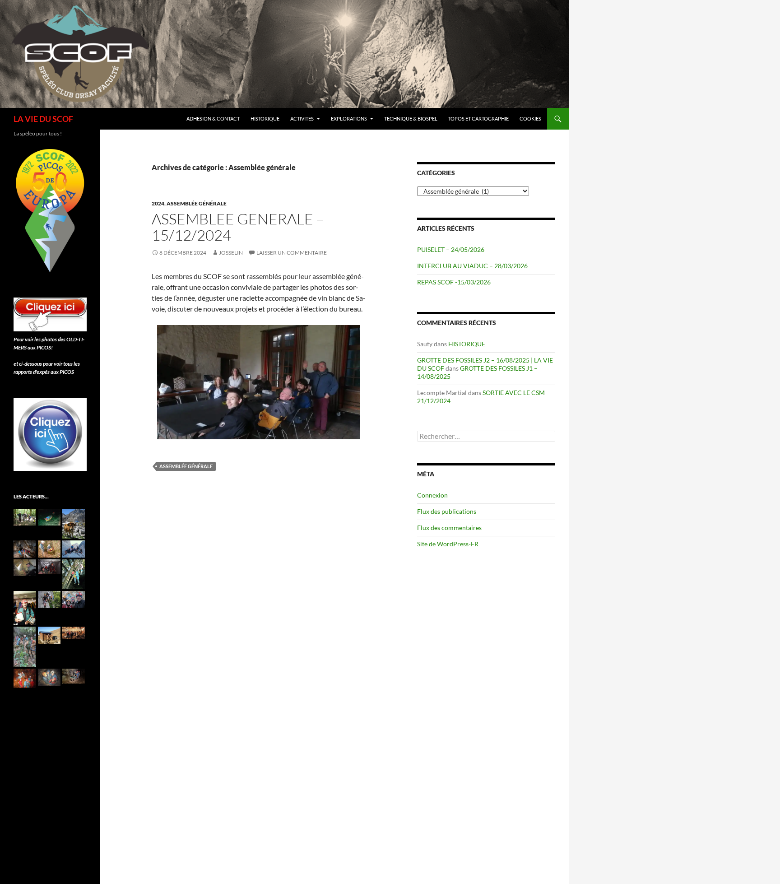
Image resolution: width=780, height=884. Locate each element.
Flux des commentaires (449, 527)
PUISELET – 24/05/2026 (450, 249)
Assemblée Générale (186, 466)
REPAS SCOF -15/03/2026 (454, 282)
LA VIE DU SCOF (43, 119)
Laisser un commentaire (291, 252)
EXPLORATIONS (349, 118)
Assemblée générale (197, 203)
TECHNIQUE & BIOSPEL (410, 118)
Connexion (432, 495)
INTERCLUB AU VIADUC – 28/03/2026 (472, 266)
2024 (158, 203)
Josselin (231, 252)
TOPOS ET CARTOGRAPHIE (478, 118)
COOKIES (530, 118)
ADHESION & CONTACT (213, 118)
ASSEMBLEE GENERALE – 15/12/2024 (238, 226)
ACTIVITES (302, 118)
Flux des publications (446, 511)
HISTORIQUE (265, 118)
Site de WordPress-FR (447, 544)
